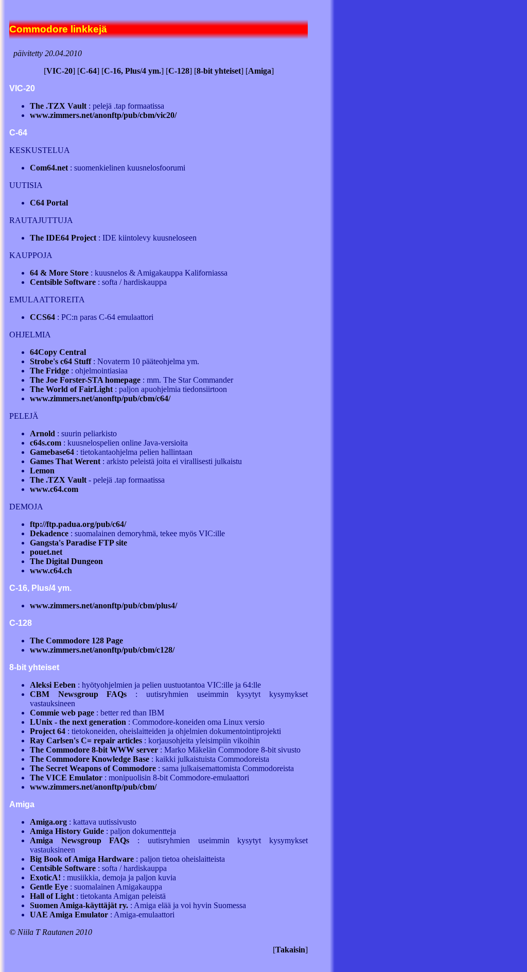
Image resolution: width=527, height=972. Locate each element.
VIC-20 (59, 70)
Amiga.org (48, 821)
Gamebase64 (52, 452)
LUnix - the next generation (78, 722)
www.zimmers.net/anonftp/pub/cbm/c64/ (100, 398)
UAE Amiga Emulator (69, 914)
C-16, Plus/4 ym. (132, 70)
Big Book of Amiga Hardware (82, 859)
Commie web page (62, 712)
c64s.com (45, 442)
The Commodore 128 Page (76, 640)
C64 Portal (49, 202)
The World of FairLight (71, 389)
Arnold (42, 433)
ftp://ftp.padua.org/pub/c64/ (78, 524)
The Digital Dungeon (66, 561)
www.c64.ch (51, 570)
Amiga (259, 70)
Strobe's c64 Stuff (60, 361)
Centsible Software (63, 282)
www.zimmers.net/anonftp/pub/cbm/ (93, 786)
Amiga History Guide (67, 831)
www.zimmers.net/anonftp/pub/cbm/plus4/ (103, 605)
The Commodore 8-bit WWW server (94, 749)
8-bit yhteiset (219, 70)
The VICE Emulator (66, 777)
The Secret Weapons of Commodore (93, 768)
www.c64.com (54, 489)
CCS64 (42, 317)
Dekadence (49, 533)
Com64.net (49, 167)
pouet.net (46, 552)
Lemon (42, 470)
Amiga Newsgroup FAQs (79, 840)
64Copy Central (58, 352)
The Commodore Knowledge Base (89, 759)
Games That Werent (65, 461)
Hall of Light (52, 896)
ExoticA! (45, 877)
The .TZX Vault (58, 105)
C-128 (178, 70)
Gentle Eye (49, 886)
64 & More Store (59, 272)
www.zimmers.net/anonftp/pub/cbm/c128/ (102, 649)
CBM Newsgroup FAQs (78, 694)
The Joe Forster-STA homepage (85, 380)
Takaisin (290, 949)
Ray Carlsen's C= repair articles (86, 740)
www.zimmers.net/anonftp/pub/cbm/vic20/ (103, 115)
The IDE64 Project (63, 237)
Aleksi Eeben (53, 684)
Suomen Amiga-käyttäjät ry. (79, 905)
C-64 (88, 70)
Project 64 (47, 731)
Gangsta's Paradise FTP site (78, 542)
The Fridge (49, 370)
